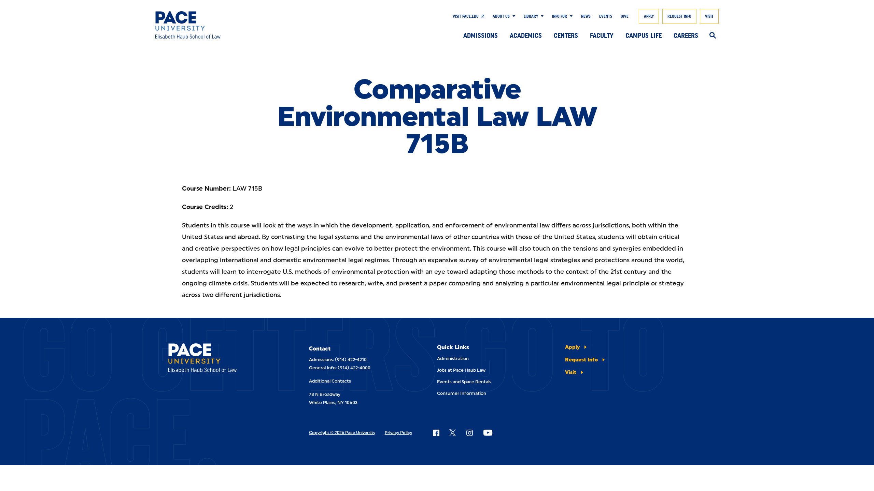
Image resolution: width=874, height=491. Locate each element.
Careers (686, 35)
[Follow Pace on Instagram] (469, 433)
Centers (566, 35)
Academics (526, 35)
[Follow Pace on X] (452, 433)
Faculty (602, 35)
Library (531, 16)
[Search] (713, 36)
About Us (501, 16)
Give (625, 16)
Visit (709, 16)
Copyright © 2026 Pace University (342, 432)
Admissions (480, 35)
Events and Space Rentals (464, 381)
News (586, 16)
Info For (559, 16)
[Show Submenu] (512, 16)
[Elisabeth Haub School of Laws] (219, 358)
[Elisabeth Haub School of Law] (213, 25)
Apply (649, 16)
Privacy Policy (398, 432)
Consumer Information (461, 393)
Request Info (679, 16)
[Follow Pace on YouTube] (488, 433)
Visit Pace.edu (466, 16)
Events (605, 16)
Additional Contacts (330, 381)
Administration (453, 358)
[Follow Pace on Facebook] (436, 433)
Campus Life (643, 35)
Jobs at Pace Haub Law (461, 370)
